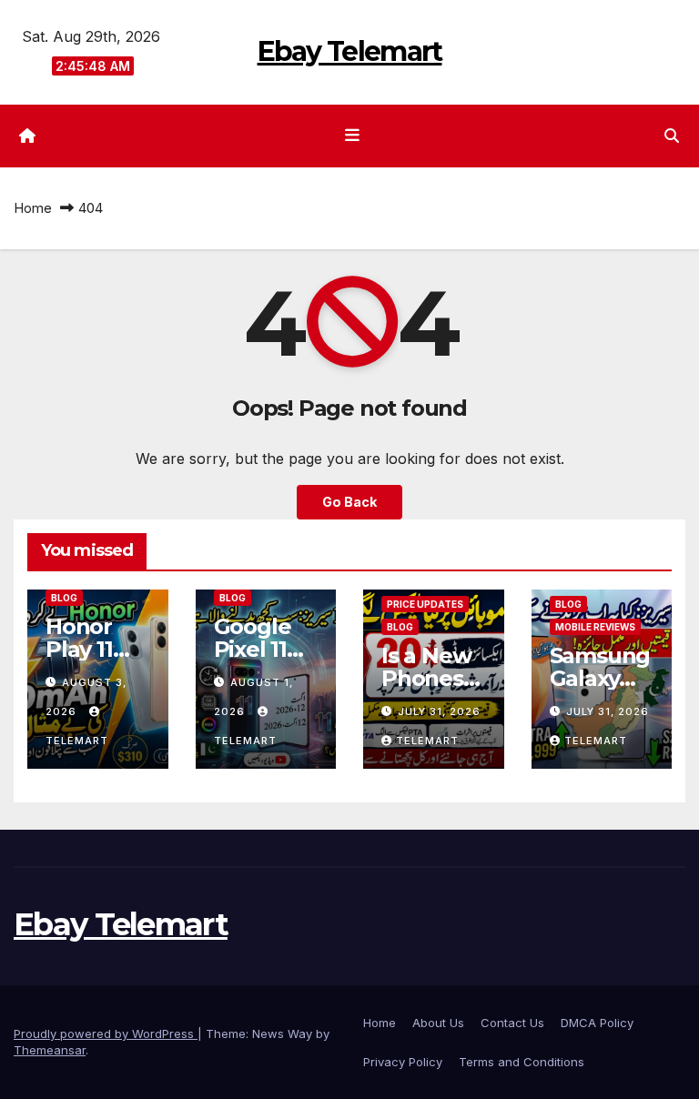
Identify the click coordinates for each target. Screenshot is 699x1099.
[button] (671, 135)
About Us (438, 1022)
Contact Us (512, 1022)
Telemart (427, 740)
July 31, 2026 (439, 711)
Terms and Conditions (521, 1061)
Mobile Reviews (595, 626)
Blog (64, 597)
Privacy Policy (402, 1061)
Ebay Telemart (350, 51)
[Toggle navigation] (353, 135)
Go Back (349, 501)
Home (33, 208)
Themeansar (50, 1050)
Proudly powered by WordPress (106, 1033)
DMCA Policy (597, 1022)
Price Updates (425, 604)
